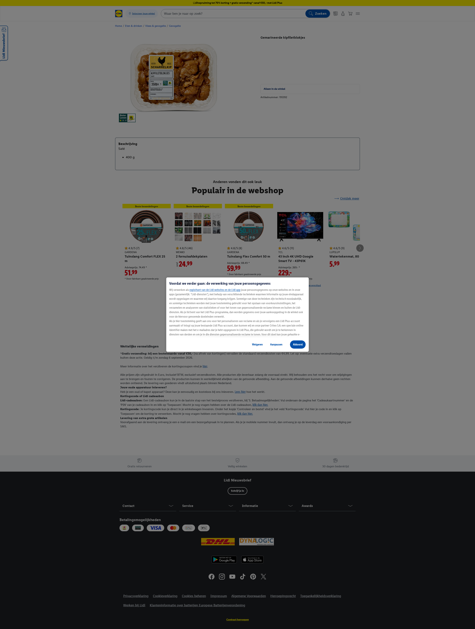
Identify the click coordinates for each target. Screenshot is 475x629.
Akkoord (298, 344)
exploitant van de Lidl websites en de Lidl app (214, 290)
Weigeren (257, 344)
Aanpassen (276, 344)
